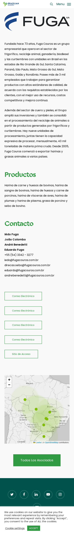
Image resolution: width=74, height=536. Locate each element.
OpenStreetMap (51, 442)
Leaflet (38, 442)
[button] (63, 4)
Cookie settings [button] (15, 528)
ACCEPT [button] (33, 528)
